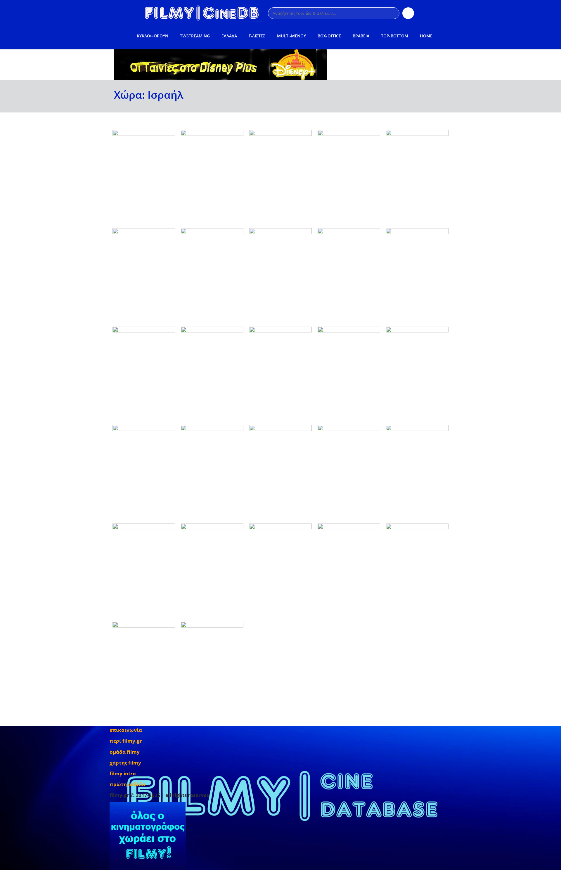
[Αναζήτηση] (408, 13)
